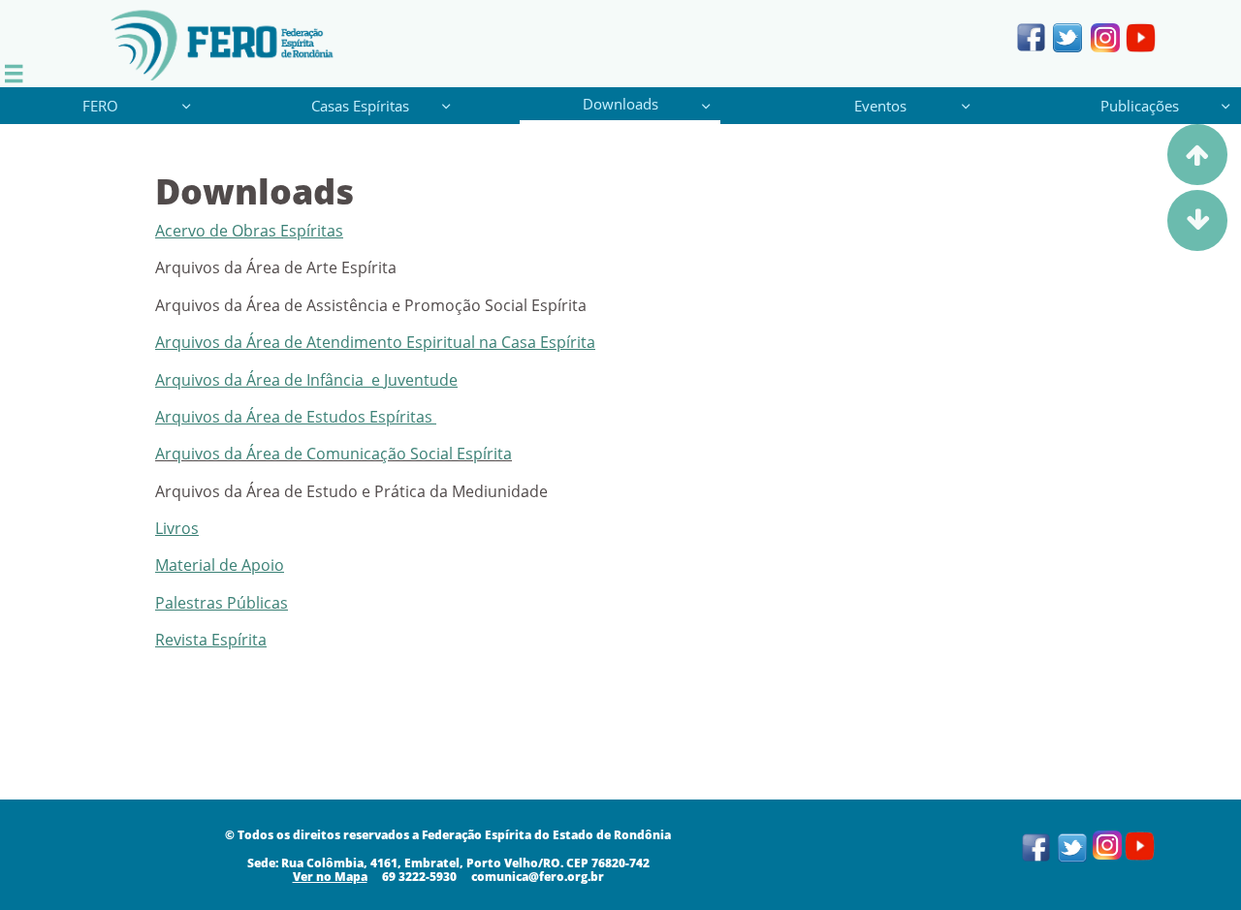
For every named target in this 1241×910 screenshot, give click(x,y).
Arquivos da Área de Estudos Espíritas (295, 416)
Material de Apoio (219, 565)
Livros (177, 528)
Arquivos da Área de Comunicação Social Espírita (333, 453)
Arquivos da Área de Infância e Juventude (306, 380)
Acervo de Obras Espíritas (249, 230)
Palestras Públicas (221, 602)
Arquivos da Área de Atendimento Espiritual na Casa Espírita (375, 342)
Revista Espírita (211, 639)
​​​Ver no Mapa (330, 876)
